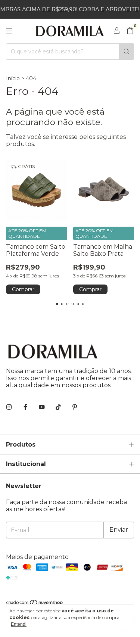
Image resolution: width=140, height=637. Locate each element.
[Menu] (9, 31)
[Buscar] (126, 51)
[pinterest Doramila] (75, 407)
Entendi (19, 624)
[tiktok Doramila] (58, 407)
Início (13, 78)
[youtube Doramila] (42, 407)
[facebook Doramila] (25, 407)
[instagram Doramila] (9, 407)
